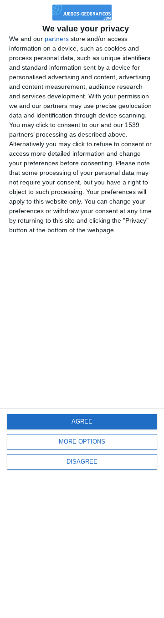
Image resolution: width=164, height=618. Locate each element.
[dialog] (82, 309)
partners (57, 39)
